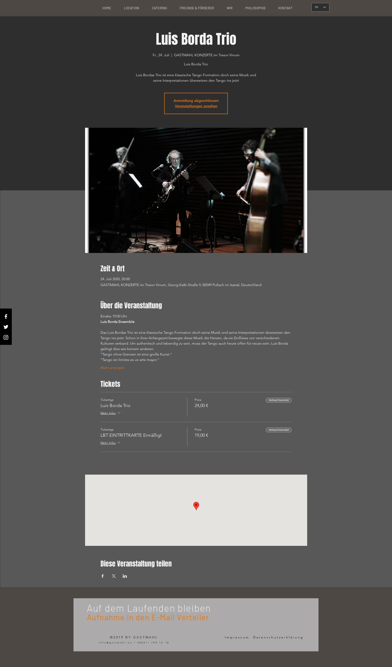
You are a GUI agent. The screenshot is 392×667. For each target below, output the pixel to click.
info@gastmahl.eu (115, 642)
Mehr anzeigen (112, 367)
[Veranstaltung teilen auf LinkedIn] (125, 576)
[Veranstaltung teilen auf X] (114, 576)
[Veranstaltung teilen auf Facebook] (102, 576)
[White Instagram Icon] (6, 337)
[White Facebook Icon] (6, 316)
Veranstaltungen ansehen (196, 106)
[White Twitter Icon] (6, 327)
